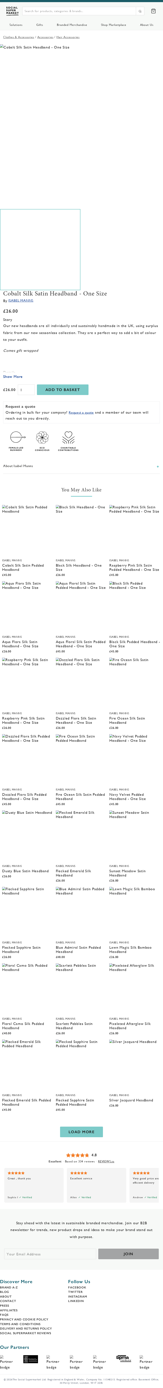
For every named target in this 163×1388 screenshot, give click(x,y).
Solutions (16, 24)
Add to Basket (62, 389)
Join (128, 1254)
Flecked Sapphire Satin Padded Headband (75, 1102)
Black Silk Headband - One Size (79, 567)
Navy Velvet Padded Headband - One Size (127, 796)
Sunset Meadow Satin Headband (127, 873)
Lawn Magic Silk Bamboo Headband (130, 949)
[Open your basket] (153, 11)
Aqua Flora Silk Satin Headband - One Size (20, 643)
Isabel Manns (21, 300)
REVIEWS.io (106, 1161)
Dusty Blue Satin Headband (25, 871)
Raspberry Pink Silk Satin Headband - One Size (23, 720)
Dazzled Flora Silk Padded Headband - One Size (24, 796)
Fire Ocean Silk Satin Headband (127, 720)
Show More (13, 376)
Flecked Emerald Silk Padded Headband (26, 1102)
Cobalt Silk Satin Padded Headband (23, 567)
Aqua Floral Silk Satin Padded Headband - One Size (81, 643)
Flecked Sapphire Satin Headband (21, 949)
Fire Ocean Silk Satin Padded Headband (80, 796)
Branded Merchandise (72, 24)
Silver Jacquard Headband (131, 1100)
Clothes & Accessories (18, 37)
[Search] (140, 11)
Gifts (39, 24)
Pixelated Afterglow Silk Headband (130, 1025)
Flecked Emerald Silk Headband (73, 873)
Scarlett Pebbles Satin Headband (74, 1025)
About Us (146, 24)
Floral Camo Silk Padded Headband (23, 1025)
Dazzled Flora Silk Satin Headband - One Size (76, 720)
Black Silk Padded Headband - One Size (134, 643)
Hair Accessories (68, 37)
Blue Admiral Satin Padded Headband (78, 949)
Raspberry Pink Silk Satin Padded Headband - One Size (134, 567)
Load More (82, 1132)
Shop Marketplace (113, 24)
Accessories (45, 37)
